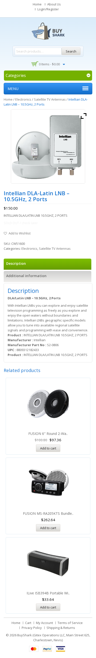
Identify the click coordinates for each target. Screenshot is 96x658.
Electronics (23, 99)
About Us (54, 4)
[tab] (47, 264)
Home (37, 4)
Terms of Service (70, 623)
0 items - (49, 64)
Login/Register (48, 9)
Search (71, 51)
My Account (44, 623)
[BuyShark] (48, 31)
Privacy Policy (32, 627)
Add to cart (48, 448)
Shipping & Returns (61, 627)
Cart (28, 623)
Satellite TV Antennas (50, 99)
